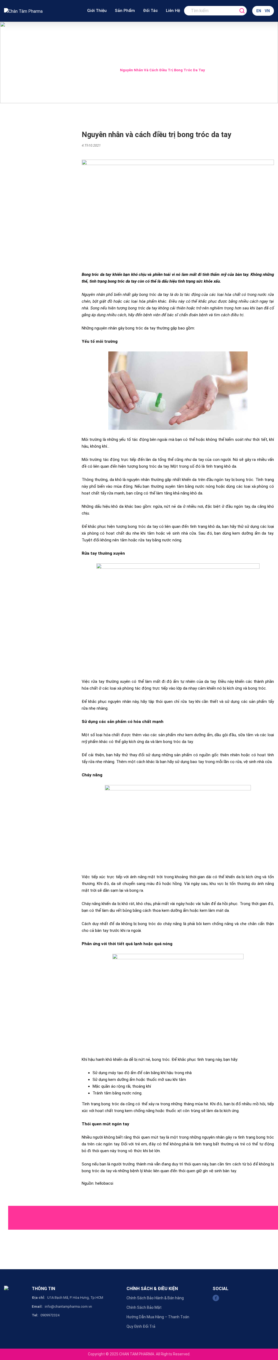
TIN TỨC (105, 70)
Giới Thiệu (97, 10)
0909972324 (49, 1315)
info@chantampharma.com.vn (68, 1306)
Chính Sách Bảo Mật (144, 1307)
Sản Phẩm (125, 10)
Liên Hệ (173, 10)
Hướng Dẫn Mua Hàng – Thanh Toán (158, 1317)
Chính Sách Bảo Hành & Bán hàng (155, 1298)
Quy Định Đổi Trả (141, 1326)
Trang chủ (82, 70)
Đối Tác (150, 10)
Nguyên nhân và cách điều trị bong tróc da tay (162, 70)
